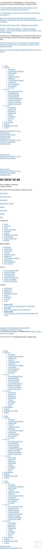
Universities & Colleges (15, 80)
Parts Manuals (8, 122)
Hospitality (11, 69)
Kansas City (12, 109)
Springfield (11, 117)
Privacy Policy (36, 331)
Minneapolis (12, 113)
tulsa (1, 217)
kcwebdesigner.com (19, 337)
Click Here (3, 22)
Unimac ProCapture (14, 104)
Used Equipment (13, 97)
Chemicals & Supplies (15, 98)
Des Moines (12, 107)
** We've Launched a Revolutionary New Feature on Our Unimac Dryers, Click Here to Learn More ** (18, 8)
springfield (3, 210)
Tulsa (10, 120)
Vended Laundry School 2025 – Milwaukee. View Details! (19, 25)
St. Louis (11, 118)
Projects (6, 124)
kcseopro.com (31, 337)
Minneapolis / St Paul (7, 203)
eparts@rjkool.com (34, 20)
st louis (2, 214)
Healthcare (11, 78)
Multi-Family (12, 73)
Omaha (10, 115)
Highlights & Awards (11, 126)
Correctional (12, 82)
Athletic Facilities (13, 77)
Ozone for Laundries (15, 102)
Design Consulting (14, 100)
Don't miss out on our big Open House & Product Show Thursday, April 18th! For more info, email (18, 19)
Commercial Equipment (15, 71)
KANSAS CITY (5, 197)
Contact (6, 127)
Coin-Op (11, 75)
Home (6, 66)
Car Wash (11, 87)
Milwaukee (11, 111)
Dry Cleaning (12, 86)
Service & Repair (13, 95)
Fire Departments (13, 84)
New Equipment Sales (15, 91)
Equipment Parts (13, 93)
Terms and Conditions (7, 333)
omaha (2, 207)
